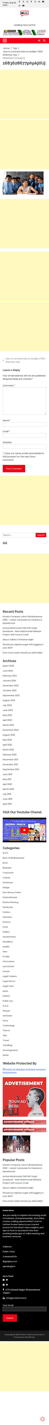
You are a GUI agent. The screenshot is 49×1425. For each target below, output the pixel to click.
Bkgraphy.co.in (10, 1261)
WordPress (30, 1337)
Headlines (8, 941)
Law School (8, 966)
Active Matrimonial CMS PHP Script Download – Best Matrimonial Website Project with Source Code (22, 631)
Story (5, 1020)
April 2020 (7, 784)
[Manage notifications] (42, 1419)
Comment (9, 385)
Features (7, 917)
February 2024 (10, 675)
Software (7, 1015)
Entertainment (10, 897)
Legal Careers (10, 976)
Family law (8, 907)
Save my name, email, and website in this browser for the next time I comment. (23, 456)
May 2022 (7, 739)
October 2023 (9, 690)
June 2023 (8, 710)
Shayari (6, 1010)
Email (6, 431)
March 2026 (8, 665)
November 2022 (10, 729)
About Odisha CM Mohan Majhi (18, 639)
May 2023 (7, 715)
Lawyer (6, 971)
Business (7, 867)
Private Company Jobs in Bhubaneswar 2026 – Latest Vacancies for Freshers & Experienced (22, 619)
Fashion (6, 912)
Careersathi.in (10, 1256)
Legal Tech (8, 986)
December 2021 (10, 759)
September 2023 (11, 695)
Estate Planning (10, 902)
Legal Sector (9, 981)
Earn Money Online (12, 892)
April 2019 (7, 803)
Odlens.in (7, 1246)
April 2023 (7, 720)
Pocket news (24, 20)
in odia (6, 956)
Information (9, 961)
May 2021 (7, 779)
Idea (5, 951)
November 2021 (10, 764)
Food (5, 926)
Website (7, 442)
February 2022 (9, 754)
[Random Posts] (39, 40)
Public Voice (9, 1251)
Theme (6, 1030)
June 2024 (8, 670)
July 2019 (7, 794)
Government (9, 936)
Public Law (8, 1000)
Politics (6, 995)
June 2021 (7, 774)
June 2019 (7, 798)
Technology (9, 1025)
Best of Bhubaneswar (13, 857)
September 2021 (11, 769)
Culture (6, 877)
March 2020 (8, 789)
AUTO (5, 852)
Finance (6, 922)
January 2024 (9, 680)
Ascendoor (39, 1334)
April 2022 (7, 744)
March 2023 (8, 725)
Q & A (5, 1005)
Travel (6, 1040)
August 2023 (9, 700)
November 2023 (11, 685)
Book (5, 862)
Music (5, 991)
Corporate (8, 872)
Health (6, 946)
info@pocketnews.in (16, 1298)
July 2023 (7, 705)
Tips (5, 1035)
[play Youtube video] (24, 830)
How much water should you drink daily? (23, 652)
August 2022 (9, 734)
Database (8, 882)
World (5, 1055)
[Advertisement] (24, 94)
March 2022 (8, 749)
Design (6, 887)
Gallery (6, 931)
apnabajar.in (9, 1266)
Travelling (7, 1045)
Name (7, 420)
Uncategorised (10, 1050)
